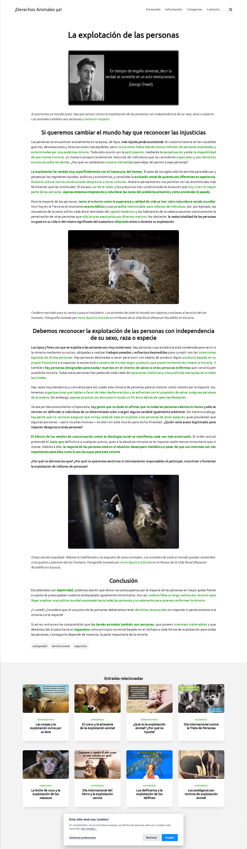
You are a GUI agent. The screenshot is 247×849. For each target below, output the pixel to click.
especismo (46, 785)
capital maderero (122, 211)
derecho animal (61, 646)
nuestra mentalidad (119, 162)
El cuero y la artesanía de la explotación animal (97, 726)
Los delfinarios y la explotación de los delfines (149, 794)
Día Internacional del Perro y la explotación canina (97, 794)
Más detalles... (89, 828)
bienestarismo (45, 719)
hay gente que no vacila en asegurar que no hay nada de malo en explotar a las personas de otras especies (108, 417)
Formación (153, 9)
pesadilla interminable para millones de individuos (150, 206)
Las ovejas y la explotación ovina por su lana (45, 727)
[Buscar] (230, 9)
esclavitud (201, 719)
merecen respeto (96, 119)
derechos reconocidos (151, 610)
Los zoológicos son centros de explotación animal (201, 794)
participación (134, 152)
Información (173, 9)
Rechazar (151, 837)
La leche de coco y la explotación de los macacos (45, 794)
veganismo (80, 646)
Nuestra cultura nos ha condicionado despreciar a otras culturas (78, 182)
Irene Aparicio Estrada (93, 317)
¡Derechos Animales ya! (38, 9)
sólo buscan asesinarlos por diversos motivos (114, 216)
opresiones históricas (146, 373)
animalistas (97, 719)
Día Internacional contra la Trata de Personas (201, 726)
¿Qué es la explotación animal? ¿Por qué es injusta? (149, 727)
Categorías (194, 9)
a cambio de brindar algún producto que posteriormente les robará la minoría (154, 362)
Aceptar (169, 837)
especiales (185, 157)
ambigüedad (40, 646)
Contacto (213, 9)
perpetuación (173, 152)
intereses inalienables (190, 624)
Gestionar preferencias (82, 837)
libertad (121, 221)
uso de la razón (102, 187)
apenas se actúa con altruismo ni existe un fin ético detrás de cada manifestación (128, 397)
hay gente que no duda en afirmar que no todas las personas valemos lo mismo (147, 407)
